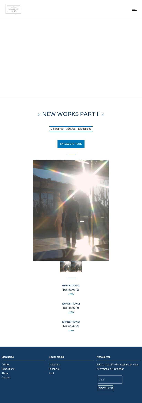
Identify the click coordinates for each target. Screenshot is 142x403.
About (5, 373)
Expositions (84, 128)
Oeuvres (70, 128)
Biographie (57, 128)
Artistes (6, 364)
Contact (6, 377)
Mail (51, 373)
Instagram (54, 364)
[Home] (12, 14)
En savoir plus (71, 143)
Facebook (54, 369)
